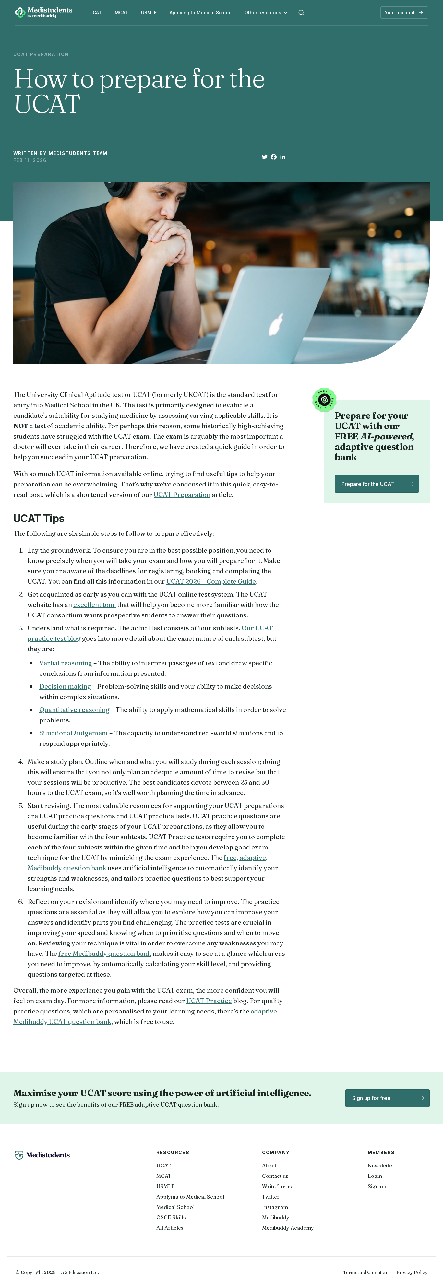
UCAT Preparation (182, 494)
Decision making (65, 686)
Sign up (377, 1186)
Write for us (277, 1186)
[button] (266, 12)
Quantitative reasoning (74, 710)
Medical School (175, 1207)
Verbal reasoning (65, 663)
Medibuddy (275, 1217)
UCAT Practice (209, 1001)
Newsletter (381, 1165)
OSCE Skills (171, 1217)
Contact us (275, 1175)
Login (375, 1175)
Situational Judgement (73, 733)
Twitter (271, 1196)
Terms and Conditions (367, 1272)
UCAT (96, 12)
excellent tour (94, 605)
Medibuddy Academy (288, 1227)
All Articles (170, 1227)
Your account (400, 12)
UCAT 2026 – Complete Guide (211, 581)
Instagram (275, 1207)
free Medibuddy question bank (104, 953)
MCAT (121, 12)
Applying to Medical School (201, 12)
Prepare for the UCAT (368, 484)
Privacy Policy (412, 1272)
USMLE (149, 12)
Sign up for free (371, 1098)
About (269, 1165)
